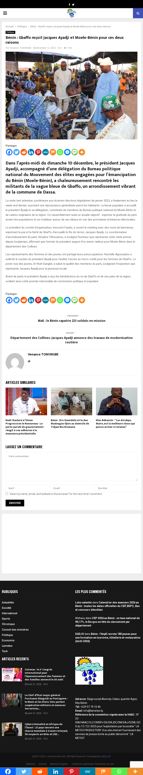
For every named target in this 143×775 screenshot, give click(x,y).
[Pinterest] (38, 152)
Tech (5, 651)
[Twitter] (16, 152)
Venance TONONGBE (20, 48)
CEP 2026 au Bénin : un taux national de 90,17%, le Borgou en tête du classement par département (107, 622)
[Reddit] (23, 152)
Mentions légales (59, 764)
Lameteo (7, 645)
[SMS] (74, 152)
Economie (8, 640)
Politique (10, 32)
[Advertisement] (71, 544)
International (9, 613)
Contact (43, 764)
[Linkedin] (31, 152)
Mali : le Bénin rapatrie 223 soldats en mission (71, 321)
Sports (6, 618)
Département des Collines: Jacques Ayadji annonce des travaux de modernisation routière (71, 340)
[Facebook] (9, 152)
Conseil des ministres (15, 629)
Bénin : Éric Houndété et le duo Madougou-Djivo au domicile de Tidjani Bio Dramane (70, 423)
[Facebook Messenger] (67, 152)
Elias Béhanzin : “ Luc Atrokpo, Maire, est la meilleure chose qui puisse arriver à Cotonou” (115, 423)
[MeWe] (45, 152)
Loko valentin (83, 602)
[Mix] (53, 152)
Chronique (8, 624)
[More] (82, 152)
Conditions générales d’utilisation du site (93, 764)
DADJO (79, 633)
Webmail (30, 764)
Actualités (8, 602)
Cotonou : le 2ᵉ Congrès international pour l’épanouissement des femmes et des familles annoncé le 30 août (45, 674)
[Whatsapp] (60, 152)
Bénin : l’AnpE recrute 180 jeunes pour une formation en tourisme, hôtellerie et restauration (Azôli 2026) (107, 637)
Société (6, 607)
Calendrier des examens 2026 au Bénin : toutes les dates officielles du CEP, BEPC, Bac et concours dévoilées (107, 606)
